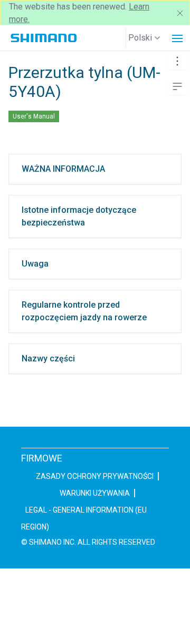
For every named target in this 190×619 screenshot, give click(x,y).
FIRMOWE (41, 458)
